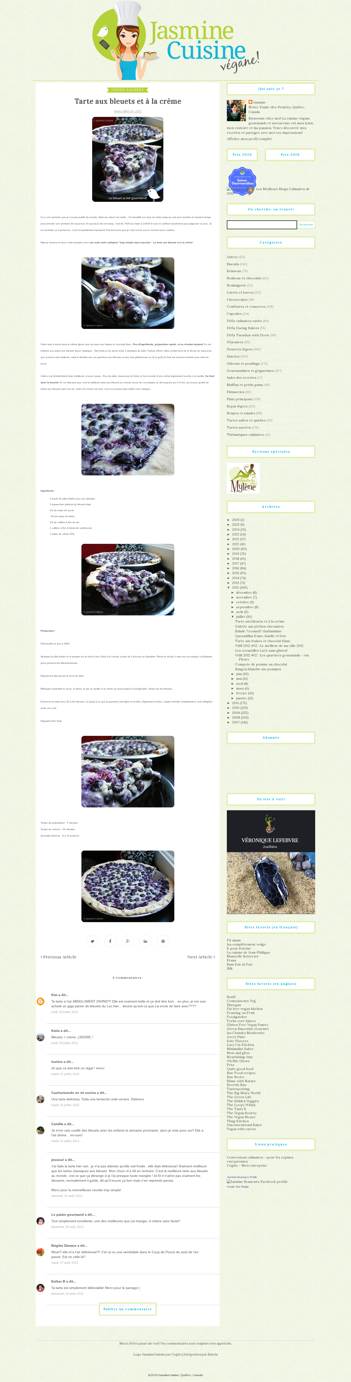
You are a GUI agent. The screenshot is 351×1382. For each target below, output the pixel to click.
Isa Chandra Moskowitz (246, 1033)
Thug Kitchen (238, 1121)
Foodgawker (237, 1017)
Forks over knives (241, 1021)
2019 (236, 553)
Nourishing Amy (240, 1057)
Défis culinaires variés (244, 321)
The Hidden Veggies (243, 1101)
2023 (236, 534)
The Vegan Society (241, 1113)
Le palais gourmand (67, 1214)
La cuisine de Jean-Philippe (248, 952)
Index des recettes (241, 377)
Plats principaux (239, 399)
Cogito (176, 1354)
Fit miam (234, 940)
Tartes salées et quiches (246, 420)
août (240, 612)
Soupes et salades (241, 413)
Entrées (233, 356)
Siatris (213, 1354)
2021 (236, 544)
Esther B (58, 1281)
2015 (236, 573)
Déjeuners (235, 342)
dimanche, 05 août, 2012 (67, 1227)
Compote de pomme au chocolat (261, 664)
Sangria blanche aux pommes (258, 669)
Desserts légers (240, 349)
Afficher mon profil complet (249, 139)
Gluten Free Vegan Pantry (247, 1025)
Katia (55, 1031)
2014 (236, 578)
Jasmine (259, 102)
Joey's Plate (236, 1037)
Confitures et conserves (246, 306)
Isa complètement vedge (246, 944)
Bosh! (231, 997)
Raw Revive (236, 1077)
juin (239, 674)
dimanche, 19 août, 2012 (67, 1293)
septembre (245, 607)
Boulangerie (236, 285)
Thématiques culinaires (245, 434)
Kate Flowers (237, 1041)
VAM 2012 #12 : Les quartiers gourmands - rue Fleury (272, 657)
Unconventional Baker (244, 1125)
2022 (236, 539)
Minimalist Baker (240, 1049)
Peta (230, 1065)
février (242, 693)
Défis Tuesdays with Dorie (248, 335)
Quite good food (240, 1069)
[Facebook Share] (110, 941)
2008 (236, 717)
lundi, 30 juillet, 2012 (64, 1012)
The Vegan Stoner (241, 1117)
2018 (236, 558)
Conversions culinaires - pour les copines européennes (260, 1159)
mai (239, 678)
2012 (236, 587)
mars (240, 688)
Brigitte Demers (63, 1245)
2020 (236, 549)
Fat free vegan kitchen (245, 1009)
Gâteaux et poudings (243, 363)
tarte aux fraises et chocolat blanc (113, 344)
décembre (244, 592)
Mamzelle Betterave (243, 956)
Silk (230, 968)
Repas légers (237, 406)
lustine (57, 1062)
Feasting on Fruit (241, 1013)
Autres (232, 257)
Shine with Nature (241, 1081)
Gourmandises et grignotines (250, 371)
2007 (236, 722)
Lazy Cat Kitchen (240, 1045)
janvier (242, 698)
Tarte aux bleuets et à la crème (260, 621)
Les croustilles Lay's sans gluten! (261, 650)
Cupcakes (234, 314)
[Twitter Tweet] (92, 941)
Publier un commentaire (127, 1309)
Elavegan (234, 1005)
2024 (236, 529)
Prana (231, 960)
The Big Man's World (243, 1093)
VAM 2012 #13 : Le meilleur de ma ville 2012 (269, 646)
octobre (243, 602)
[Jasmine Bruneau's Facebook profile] (257, 1181)
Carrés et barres (240, 292)
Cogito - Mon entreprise (247, 1165)
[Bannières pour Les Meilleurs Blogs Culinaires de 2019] (271, 191)
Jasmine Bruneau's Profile (242, 1177)
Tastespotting (238, 1089)
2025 (236, 524)
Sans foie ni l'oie (240, 964)
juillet (241, 616)
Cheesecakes (237, 299)
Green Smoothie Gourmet (248, 1029)
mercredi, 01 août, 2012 (66, 1196)
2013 (236, 583)
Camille (57, 1124)
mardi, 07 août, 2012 (64, 1262)
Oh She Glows (238, 1061)
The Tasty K (236, 1109)
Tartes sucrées (127, 90)
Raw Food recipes (241, 1073)
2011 (236, 703)
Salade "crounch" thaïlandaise (258, 631)
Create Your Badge (238, 1186)
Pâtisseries (236, 392)
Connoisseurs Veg (241, 1001)
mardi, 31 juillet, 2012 (65, 1074)
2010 (236, 708)
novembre (244, 597)
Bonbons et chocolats (244, 278)
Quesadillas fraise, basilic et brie (260, 636)
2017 (236, 563)
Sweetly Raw (237, 1085)
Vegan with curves (241, 1129)
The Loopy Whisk (241, 1105)
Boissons (234, 271)
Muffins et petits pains (245, 385)
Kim (54, 995)
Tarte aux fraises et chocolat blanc (262, 641)
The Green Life (239, 1097)
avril (240, 683)
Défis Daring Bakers (243, 328)
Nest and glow (238, 1053)
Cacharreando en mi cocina (73, 1093)
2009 (236, 713)
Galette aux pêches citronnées (259, 626)
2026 (236, 520)
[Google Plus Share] (128, 941)
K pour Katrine (239, 948)
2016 (236, 568)
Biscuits (233, 264)
